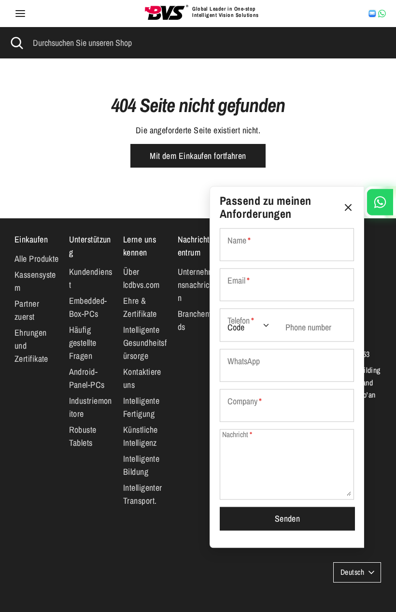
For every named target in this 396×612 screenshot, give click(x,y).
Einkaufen (31, 239)
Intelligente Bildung (141, 465)
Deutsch (352, 572)
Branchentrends (200, 320)
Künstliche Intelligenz (140, 436)
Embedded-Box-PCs (88, 307)
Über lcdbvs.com (141, 278)
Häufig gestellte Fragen (83, 343)
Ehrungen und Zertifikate (31, 346)
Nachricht (237, 434)
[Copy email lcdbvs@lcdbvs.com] (372, 13)
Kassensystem (35, 281)
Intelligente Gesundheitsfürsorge (145, 343)
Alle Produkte (36, 259)
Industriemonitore (90, 407)
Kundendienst (91, 278)
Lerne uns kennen (139, 245)
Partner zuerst (26, 310)
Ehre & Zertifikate (140, 307)
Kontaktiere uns (142, 378)
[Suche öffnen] (16, 43)
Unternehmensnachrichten (199, 285)
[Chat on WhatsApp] (382, 13)
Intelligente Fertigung (141, 407)
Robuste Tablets (83, 436)
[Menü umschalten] (20, 14)
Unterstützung (90, 245)
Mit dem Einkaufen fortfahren (198, 156)
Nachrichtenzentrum (199, 245)
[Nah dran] (348, 207)
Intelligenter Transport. (142, 494)
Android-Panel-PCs (87, 378)
